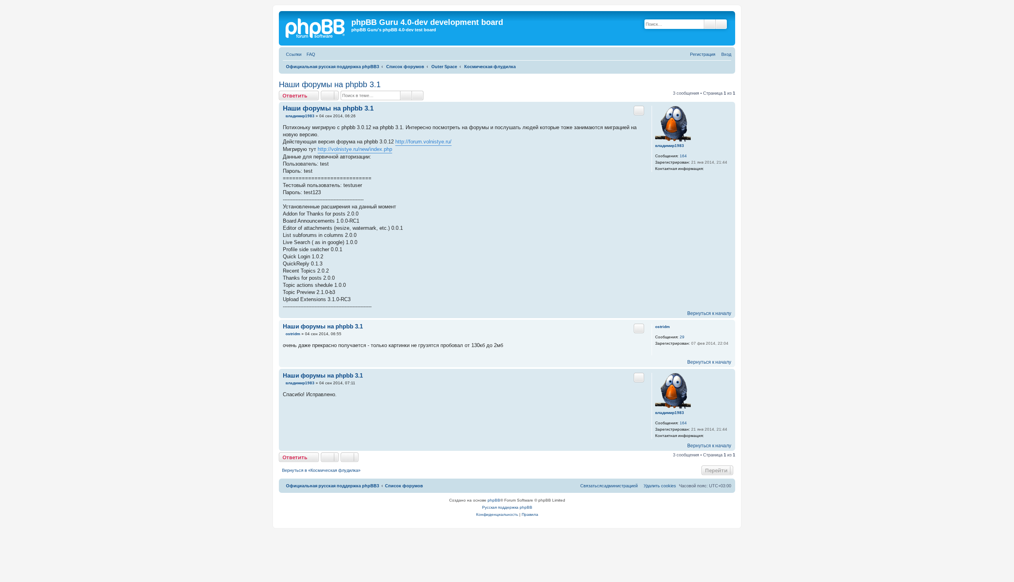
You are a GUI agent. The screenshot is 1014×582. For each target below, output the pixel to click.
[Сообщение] (283, 116)
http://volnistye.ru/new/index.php (355, 149)
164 (683, 156)
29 (682, 337)
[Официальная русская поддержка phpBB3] (318, 28)
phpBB (494, 500)
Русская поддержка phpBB (507, 507)
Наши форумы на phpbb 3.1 (330, 84)
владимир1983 (669, 145)
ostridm (662, 326)
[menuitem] (309, 54)
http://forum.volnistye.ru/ (423, 142)
